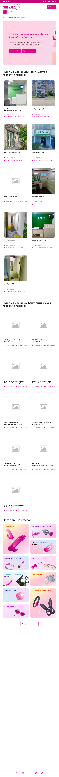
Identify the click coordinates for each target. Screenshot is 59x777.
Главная (5, 17)
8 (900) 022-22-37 (10, 289)
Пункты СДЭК (15, 51)
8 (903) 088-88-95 (10, 245)
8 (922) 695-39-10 (10, 114)
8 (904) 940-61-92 (10, 157)
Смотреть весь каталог (29, 624)
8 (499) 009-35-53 (10, 201)
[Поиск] (54, 11)
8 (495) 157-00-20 (10, 345)
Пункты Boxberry (28, 51)
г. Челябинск (34, 44)
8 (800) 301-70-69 (48, 1)
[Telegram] (55, 1)
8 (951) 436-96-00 (38, 114)
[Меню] (5, 12)
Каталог (52, 7)
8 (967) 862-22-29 (38, 201)
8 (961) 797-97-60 (38, 157)
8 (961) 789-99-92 (38, 245)
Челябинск (12, 17)
